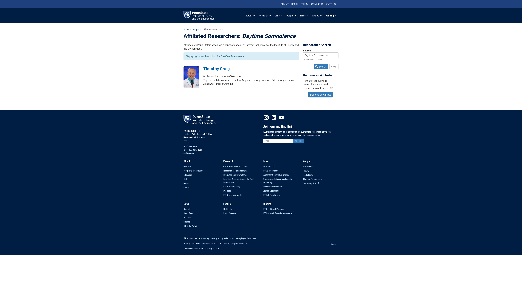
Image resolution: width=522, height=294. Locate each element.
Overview (187, 166)
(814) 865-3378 (190, 150)
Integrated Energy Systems (235, 175)
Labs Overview (269, 166)
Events (316, 15)
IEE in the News (190, 226)
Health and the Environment (235, 170)
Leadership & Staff (311, 183)
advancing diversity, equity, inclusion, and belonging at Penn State (228, 238)
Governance (308, 166)
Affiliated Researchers (312, 179)
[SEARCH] (336, 4)
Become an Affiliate (320, 94)
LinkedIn (274, 117)
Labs (277, 15)
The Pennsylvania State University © (201, 248)
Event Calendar (229, 213)
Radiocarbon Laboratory (273, 186)
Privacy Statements (192, 243)
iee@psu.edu (189, 153)
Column (187, 221)
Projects (227, 191)
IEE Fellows (308, 175)
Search (307, 50)
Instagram (266, 117)
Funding (330, 15)
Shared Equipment (271, 191)
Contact (187, 187)
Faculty (306, 170)
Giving (186, 183)
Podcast (187, 217)
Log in (333, 244)
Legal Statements (239, 243)
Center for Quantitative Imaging (276, 175)
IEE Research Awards (232, 195)
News (303, 15)
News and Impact (270, 170)
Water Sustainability (231, 186)
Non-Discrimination (210, 243)
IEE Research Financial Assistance (277, 213)
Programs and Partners (193, 170)
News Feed (188, 213)
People (290, 15)
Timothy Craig (216, 68)
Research (264, 15)
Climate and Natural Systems (235, 166)
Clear (334, 66)
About (249, 15)
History (187, 179)
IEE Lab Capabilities (271, 195)
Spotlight (187, 209)
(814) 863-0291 (190, 146)
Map (185, 140)
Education (188, 175)
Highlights (227, 209)
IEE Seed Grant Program (273, 209)
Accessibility (225, 243)
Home (186, 29)
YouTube (281, 117)
